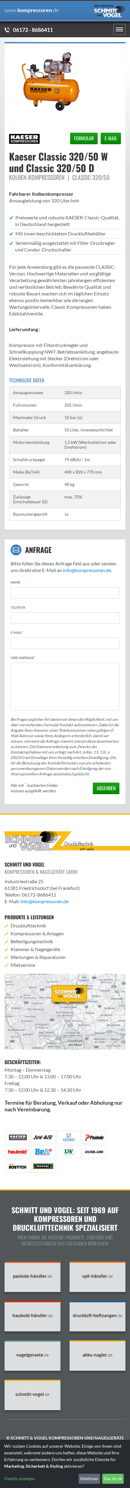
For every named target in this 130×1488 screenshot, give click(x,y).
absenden (106, 788)
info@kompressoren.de (87, 570)
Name (15, 582)
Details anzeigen (19, 1478)
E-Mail (17, 632)
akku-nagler (98, 1355)
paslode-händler (32, 1276)
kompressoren (32, 10)
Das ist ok (113, 1478)
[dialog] (65, 1464)
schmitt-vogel (32, 1394)
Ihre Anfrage (23, 657)
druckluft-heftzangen (97, 1315)
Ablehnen (89, 1478)
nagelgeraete (32, 1355)
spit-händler (97, 1276)
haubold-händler (32, 1315)
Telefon (18, 607)
